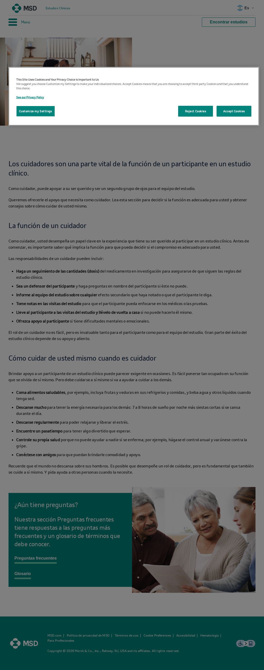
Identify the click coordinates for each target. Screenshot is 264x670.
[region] (134, 96)
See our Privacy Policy (30, 97)
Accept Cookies (234, 111)
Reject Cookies (195, 111)
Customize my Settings (35, 111)
